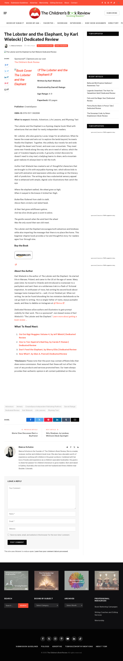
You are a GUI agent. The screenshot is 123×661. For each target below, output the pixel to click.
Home (7, 3)
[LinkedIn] (6, 77)
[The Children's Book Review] (61, 13)
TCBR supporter (107, 132)
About (66, 3)
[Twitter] (6, 71)
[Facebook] (6, 65)
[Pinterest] (6, 83)
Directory (113, 23)
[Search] (118, 3)
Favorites (48, 23)
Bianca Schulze (16, 46)
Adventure (9, 406)
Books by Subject (15, 23)
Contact (74, 3)
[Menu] (5, 13)
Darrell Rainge (69, 406)
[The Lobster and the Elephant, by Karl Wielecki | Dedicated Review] (30, 52)
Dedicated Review (12, 410)
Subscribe (112, 13)
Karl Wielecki (27, 410)
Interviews (75, 23)
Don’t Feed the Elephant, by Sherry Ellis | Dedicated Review (48, 349)
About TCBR (101, 646)
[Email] (6, 89)
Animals (20, 406)
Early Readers (61, 45)
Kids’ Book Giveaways (95, 23)
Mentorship (43, 3)
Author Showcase (45, 45)
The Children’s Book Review (27, 62)
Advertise (33, 3)
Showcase (62, 23)
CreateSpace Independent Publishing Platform (43, 406)
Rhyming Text (53, 410)
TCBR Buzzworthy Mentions (79, 646)
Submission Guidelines (19, 3)
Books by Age (32, 23)
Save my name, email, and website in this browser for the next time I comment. (40, 535)
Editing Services (56, 3)
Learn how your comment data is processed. (51, 551)
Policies (45, 646)
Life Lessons (40, 410)
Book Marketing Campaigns (106, 607)
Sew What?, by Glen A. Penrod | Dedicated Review (43, 354)
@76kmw (58, 303)
